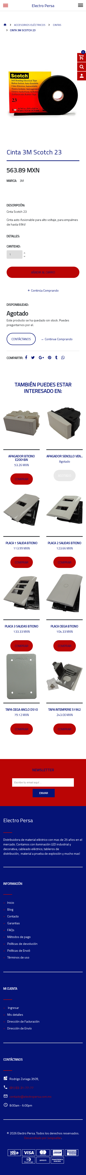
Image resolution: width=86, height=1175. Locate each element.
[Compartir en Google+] (41, 357)
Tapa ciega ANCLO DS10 (22, 709)
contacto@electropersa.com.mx (30, 1096)
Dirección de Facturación (23, 1021)
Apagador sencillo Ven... (65, 456)
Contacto (13, 916)
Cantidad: (14, 246)
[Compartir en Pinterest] (49, 357)
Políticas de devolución (22, 943)
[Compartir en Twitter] (33, 357)
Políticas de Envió (18, 950)
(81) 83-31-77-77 (21, 1087)
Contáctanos (21, 339)
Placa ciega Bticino (64, 626)
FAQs (10, 930)
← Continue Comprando (57, 339)
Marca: (12, 180)
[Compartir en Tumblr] (56, 357)
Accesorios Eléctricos (29, 25)
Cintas (56, 25)
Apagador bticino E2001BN (21, 458)
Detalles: (13, 236)
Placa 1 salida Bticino (21, 543)
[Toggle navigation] (80, 5)
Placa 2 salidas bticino (64, 543)
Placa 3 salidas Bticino (21, 626)
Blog (10, 909)
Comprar (21, 479)
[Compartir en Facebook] (26, 357)
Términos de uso (18, 957)
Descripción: (16, 205)
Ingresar (13, 1007)
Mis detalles (15, 1014)
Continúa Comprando (44, 290)
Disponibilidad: (18, 304)
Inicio (10, 902)
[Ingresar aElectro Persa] (81, 76)
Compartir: (15, 357)
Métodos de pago (19, 936)
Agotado (64, 475)
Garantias (13, 923)
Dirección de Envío (19, 1028)
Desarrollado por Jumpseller (42, 1137)
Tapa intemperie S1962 (64, 709)
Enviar (43, 793)
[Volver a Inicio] (5, 25)
